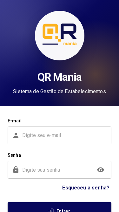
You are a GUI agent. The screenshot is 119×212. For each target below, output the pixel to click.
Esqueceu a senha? (85, 188)
